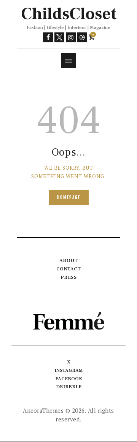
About (68, 260)
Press (69, 277)
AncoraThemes (43, 410)
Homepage (68, 197)
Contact (68, 269)
